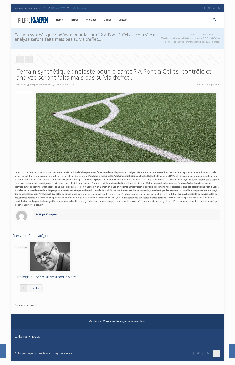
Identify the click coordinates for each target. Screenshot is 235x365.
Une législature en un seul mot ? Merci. (46, 276)
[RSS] (218, 8)
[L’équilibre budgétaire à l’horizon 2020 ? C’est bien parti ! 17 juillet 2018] (3, 351)
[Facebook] (204, 8)
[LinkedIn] (214, 8)
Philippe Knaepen (38, 84)
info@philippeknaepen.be (83, 8)
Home (192, 34)
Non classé (207, 34)
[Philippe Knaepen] (33, 20)
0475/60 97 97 (58, 8)
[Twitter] (209, 8)
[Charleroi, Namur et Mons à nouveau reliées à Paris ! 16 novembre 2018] (232, 351)
